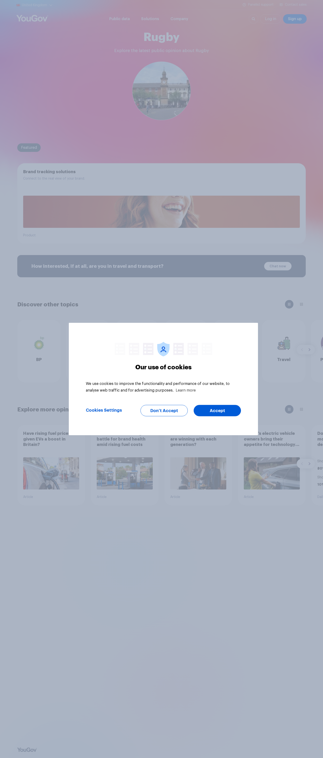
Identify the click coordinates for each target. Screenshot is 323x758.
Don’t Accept (164, 411)
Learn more (186, 390)
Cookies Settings (104, 410)
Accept (217, 411)
